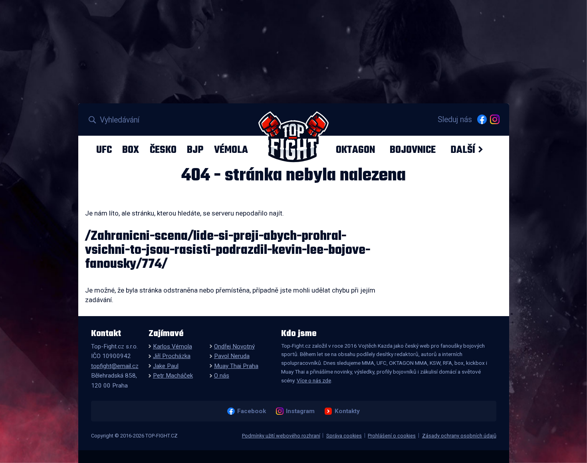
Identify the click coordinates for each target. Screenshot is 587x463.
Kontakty (347, 411)
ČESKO (163, 149)
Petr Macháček (173, 375)
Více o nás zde (314, 380)
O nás (221, 375)
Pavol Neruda (232, 356)
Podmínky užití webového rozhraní (281, 436)
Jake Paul (165, 366)
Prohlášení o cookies (392, 436)
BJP (195, 149)
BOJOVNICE (413, 149)
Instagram (300, 411)
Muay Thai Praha (236, 366)
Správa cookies (344, 436)
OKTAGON (355, 149)
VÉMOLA (231, 149)
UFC (104, 149)
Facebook (251, 411)
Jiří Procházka (171, 356)
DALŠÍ (462, 149)
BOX (130, 149)
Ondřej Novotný (234, 346)
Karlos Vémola (172, 346)
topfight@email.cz (115, 366)
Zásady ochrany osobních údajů (459, 436)
